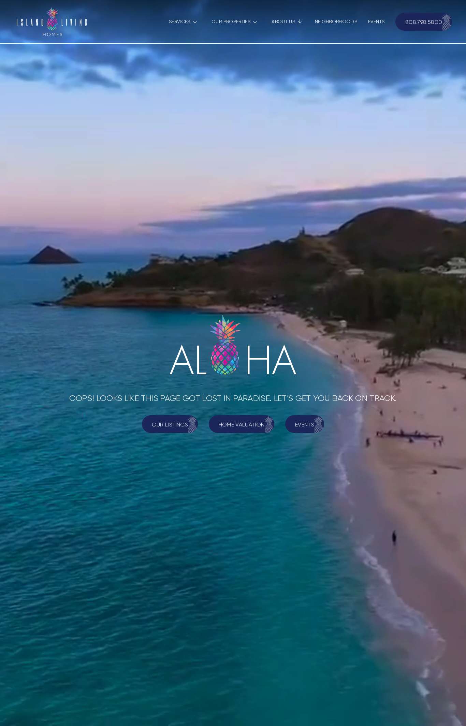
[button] (183, 21)
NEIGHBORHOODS (336, 21)
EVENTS (376, 21)
